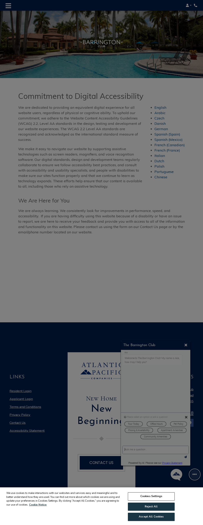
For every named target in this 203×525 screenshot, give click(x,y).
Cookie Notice (38, 505)
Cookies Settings (151, 496)
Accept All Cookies (151, 516)
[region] (101, 506)
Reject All (151, 506)
